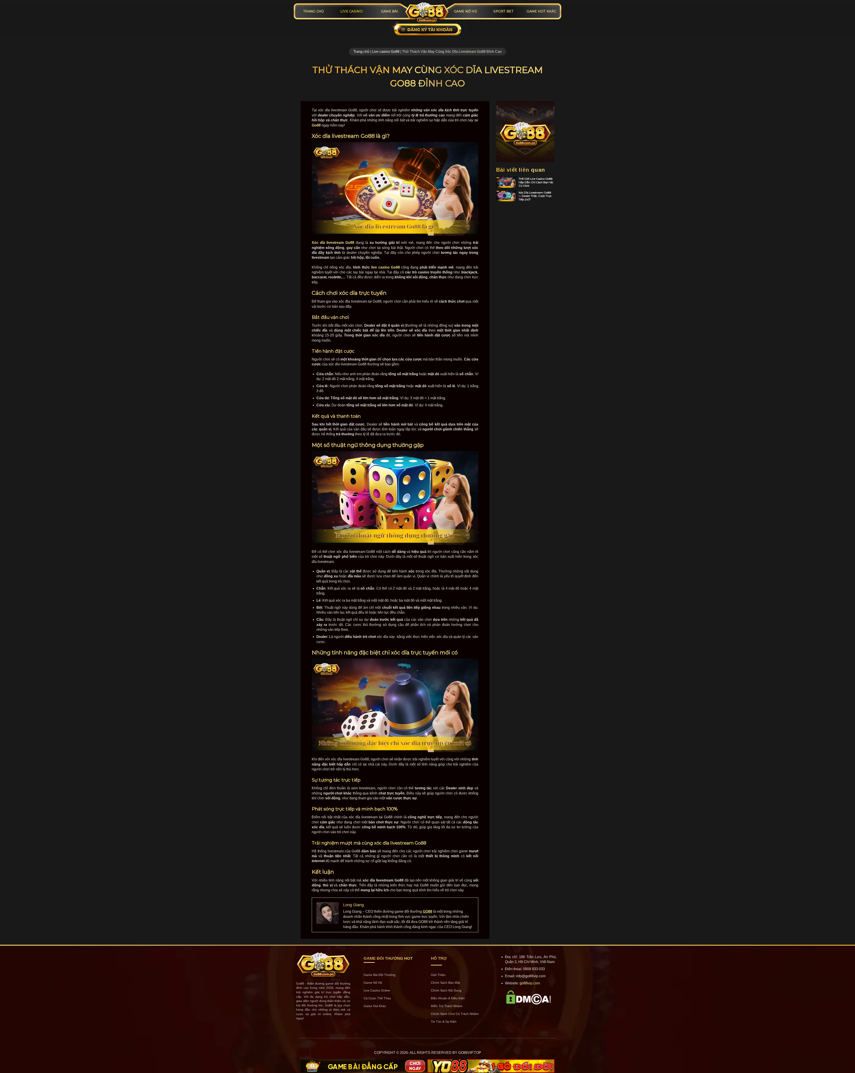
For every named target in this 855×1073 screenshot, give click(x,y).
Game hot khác (541, 11)
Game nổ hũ (465, 11)
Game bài (389, 11)
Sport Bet (503, 11)
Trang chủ (361, 51)
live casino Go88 (385, 267)
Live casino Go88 (385, 51)
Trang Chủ (313, 11)
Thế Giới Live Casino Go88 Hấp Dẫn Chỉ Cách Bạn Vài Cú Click (536, 182)
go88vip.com (530, 983)
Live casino (351, 11)
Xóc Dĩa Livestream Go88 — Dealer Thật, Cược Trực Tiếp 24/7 (535, 196)
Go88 (316, 125)
